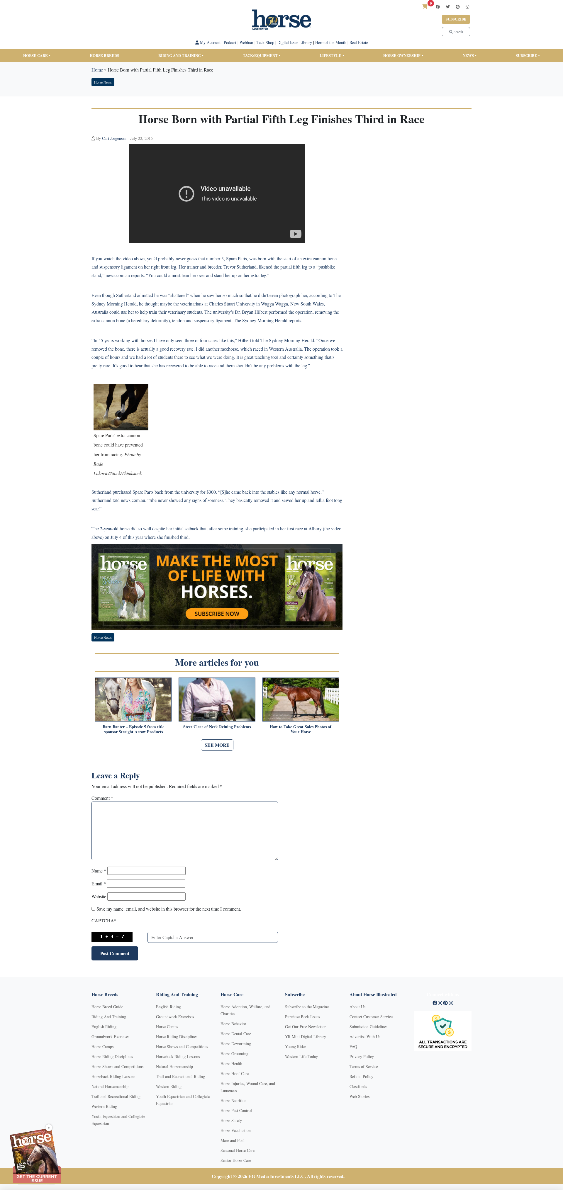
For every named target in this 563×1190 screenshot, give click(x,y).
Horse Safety (231, 1120)
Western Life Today (301, 1056)
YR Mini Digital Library (305, 1036)
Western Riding (104, 1106)
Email (98, 883)
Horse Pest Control (236, 1110)
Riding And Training (108, 1016)
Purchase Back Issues (302, 1016)
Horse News (103, 82)
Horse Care (35, 55)
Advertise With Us (365, 1036)
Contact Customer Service (371, 1016)
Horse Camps (102, 1046)
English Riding (103, 1026)
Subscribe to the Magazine (307, 1006)
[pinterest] (458, 6)
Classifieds (358, 1086)
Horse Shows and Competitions (117, 1066)
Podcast (230, 42)
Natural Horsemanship (109, 1086)
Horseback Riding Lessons (113, 1076)
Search (458, 31)
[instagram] (467, 6)
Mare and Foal (233, 1140)
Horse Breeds (104, 55)
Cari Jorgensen (114, 138)
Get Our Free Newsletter (305, 1026)
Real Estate (359, 42)
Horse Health (231, 1063)
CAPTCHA (103, 920)
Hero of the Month (330, 42)
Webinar (246, 42)
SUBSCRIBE (526, 55)
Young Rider (295, 1046)
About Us (357, 1006)
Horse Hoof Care (235, 1073)
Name (98, 871)
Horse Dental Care (236, 1033)
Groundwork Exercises (110, 1036)
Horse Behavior (233, 1023)
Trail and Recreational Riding (115, 1096)
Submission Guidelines (368, 1026)
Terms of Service (364, 1066)
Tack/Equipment (260, 55)
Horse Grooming (234, 1053)
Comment (102, 798)
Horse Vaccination (236, 1130)
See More (217, 744)
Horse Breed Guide (107, 1006)
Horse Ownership (401, 55)
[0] (425, 6)
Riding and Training (179, 55)
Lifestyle (330, 55)
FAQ (353, 1046)
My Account (210, 42)
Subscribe (456, 19)
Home (97, 70)
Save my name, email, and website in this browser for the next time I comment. (168, 909)
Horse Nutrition (234, 1100)
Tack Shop (265, 42)
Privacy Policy (362, 1056)
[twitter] (448, 6)
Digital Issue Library (294, 42)
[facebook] (438, 6)
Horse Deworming (236, 1043)
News (468, 55)
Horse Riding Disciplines (112, 1056)
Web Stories (359, 1096)
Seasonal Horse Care (238, 1150)
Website (98, 896)
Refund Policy (361, 1076)
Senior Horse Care (236, 1160)
